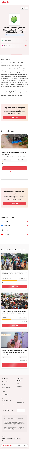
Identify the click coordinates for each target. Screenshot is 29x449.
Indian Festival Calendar (6, 388)
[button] (10, 35)
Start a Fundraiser (15, 172)
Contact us (5, 394)
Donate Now (14, 117)
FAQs (18, 383)
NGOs (18, 405)
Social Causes (20, 402)
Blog (3, 384)
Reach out (19, 386)
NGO (3, 404)
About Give (5, 382)
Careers (4, 391)
